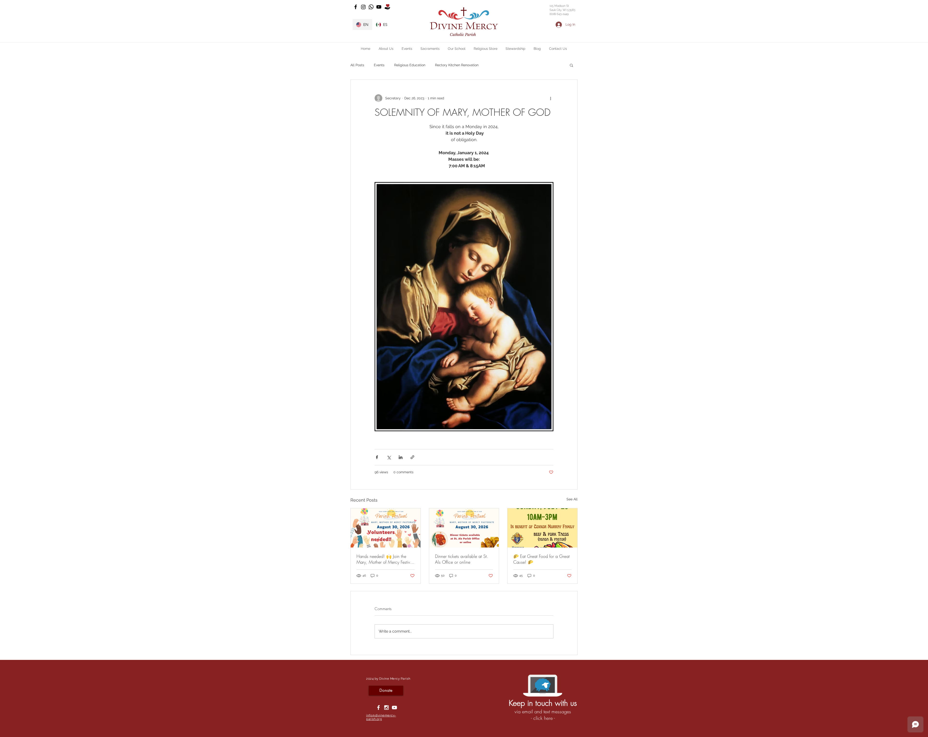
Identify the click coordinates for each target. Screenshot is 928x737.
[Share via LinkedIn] (400, 457)
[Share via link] (412, 457)
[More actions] (550, 98)
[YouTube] (379, 7)
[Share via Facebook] (377, 457)
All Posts (357, 65)
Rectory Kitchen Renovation (456, 65)
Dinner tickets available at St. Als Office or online (461, 559)
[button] (386, 48)
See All (572, 499)
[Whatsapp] (371, 7)
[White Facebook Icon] (378, 707)
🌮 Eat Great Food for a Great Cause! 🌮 (541, 559)
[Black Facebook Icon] (356, 7)
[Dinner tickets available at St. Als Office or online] (464, 527)
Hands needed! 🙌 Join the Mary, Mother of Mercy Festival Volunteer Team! (384, 559)
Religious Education (409, 65)
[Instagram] (363, 7)
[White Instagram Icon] (386, 707)
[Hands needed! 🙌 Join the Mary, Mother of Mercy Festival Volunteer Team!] (385, 527)
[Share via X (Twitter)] (388, 457)
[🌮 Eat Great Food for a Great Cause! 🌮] (542, 527)
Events (379, 65)
